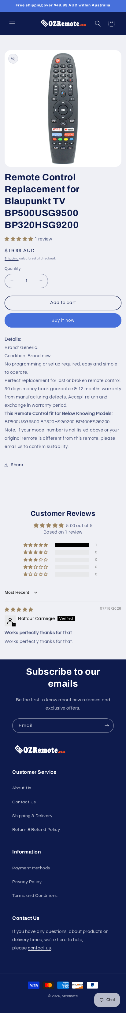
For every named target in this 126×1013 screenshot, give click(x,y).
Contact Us (24, 802)
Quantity (12, 268)
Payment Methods (31, 868)
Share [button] (17, 465)
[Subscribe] (106, 725)
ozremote (70, 996)
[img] (19, 609)
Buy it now (63, 320)
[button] (12, 23)
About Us (21, 788)
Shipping (12, 258)
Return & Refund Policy (36, 830)
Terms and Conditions (35, 896)
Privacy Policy (27, 882)
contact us (39, 948)
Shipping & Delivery (32, 816)
